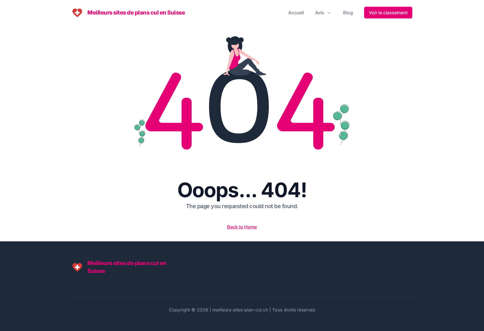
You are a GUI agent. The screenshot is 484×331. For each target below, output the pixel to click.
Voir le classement (388, 12)
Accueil (296, 12)
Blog (348, 12)
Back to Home (242, 227)
